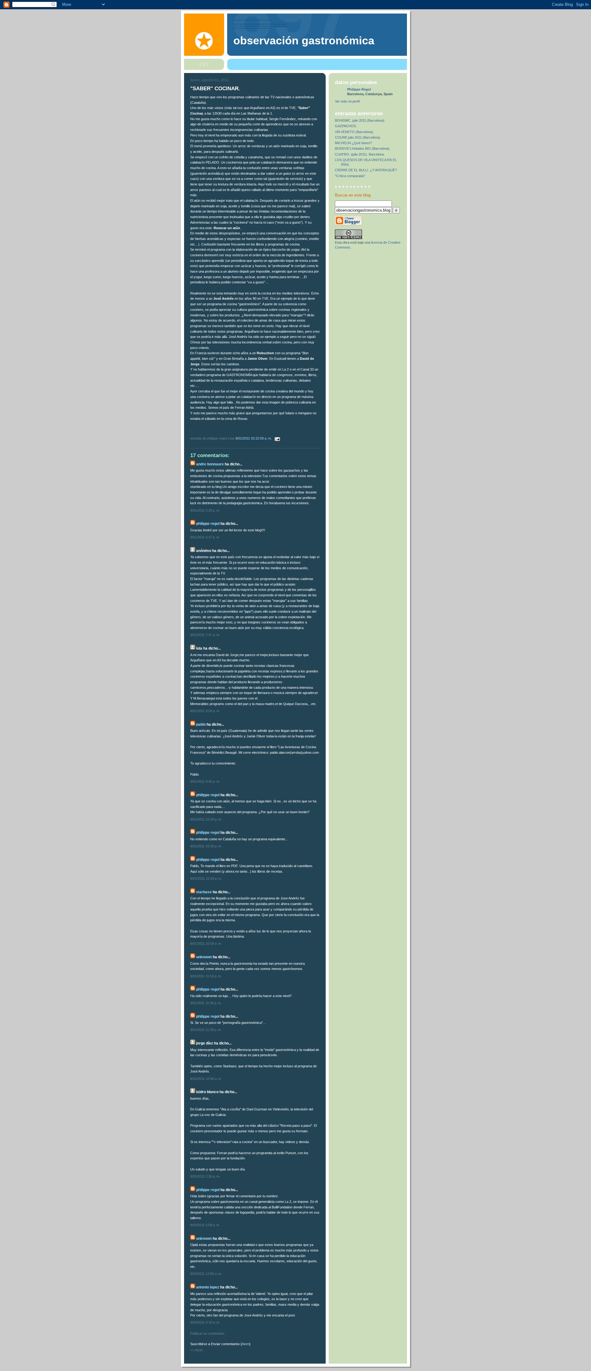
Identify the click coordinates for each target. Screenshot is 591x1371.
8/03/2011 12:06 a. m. (206, 1274)
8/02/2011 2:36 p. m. (205, 1176)
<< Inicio (196, 1350)
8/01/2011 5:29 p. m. (205, 510)
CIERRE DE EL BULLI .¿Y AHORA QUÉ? (366, 170)
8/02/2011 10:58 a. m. (206, 1079)
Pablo (201, 724)
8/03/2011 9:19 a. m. (205, 1322)
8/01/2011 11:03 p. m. (206, 976)
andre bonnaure (210, 464)
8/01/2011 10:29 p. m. (206, 819)
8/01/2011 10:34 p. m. (206, 878)
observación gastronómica (303, 40)
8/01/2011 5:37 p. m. (205, 537)
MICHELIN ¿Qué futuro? (353, 143)
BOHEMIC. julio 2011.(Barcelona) (359, 120)
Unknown (204, 957)
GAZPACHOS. (346, 126)
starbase (204, 892)
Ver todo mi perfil (347, 101)
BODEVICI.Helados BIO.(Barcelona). (362, 148)
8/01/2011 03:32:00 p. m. (254, 438)
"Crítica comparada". (350, 176)
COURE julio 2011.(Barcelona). (358, 137)
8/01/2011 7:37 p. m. (205, 635)
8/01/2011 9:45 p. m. (205, 781)
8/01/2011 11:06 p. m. (206, 1003)
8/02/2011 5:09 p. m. (205, 1225)
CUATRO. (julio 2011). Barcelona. (360, 154)
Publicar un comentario (207, 1333)
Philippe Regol (207, 523)
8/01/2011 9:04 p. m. (205, 711)
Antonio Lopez (207, 1287)
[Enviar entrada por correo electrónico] (276, 438)
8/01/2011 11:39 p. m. (206, 1030)
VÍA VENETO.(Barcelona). (354, 132)
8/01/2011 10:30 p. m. (206, 846)
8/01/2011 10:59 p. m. (206, 943)
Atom (245, 1344)
